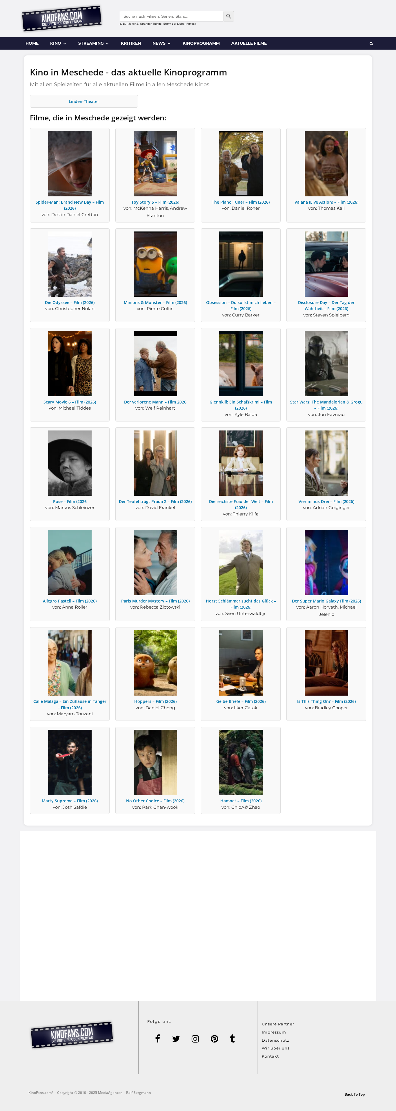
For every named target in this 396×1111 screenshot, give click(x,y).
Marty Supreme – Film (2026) (70, 801)
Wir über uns (276, 1048)
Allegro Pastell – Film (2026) (70, 601)
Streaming (91, 43)
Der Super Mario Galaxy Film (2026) (326, 601)
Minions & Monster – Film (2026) (155, 302)
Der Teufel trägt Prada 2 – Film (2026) (155, 501)
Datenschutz (275, 1040)
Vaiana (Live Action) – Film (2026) (326, 202)
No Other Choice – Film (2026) (155, 801)
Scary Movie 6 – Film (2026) (69, 402)
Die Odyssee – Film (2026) (70, 302)
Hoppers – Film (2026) (155, 701)
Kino (55, 43)
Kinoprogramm (201, 43)
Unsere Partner (278, 1024)
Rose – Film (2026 (70, 501)
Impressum (274, 1032)
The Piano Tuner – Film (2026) (241, 202)
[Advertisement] (198, 916)
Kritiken (131, 43)
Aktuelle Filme (249, 43)
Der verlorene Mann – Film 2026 (155, 402)
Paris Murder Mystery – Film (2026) (155, 601)
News (159, 43)
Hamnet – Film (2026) (240, 801)
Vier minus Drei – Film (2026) (326, 501)
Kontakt (270, 1056)
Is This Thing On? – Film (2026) (326, 701)
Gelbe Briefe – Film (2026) (241, 701)
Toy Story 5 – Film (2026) (155, 202)
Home (32, 43)
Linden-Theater (84, 101)
